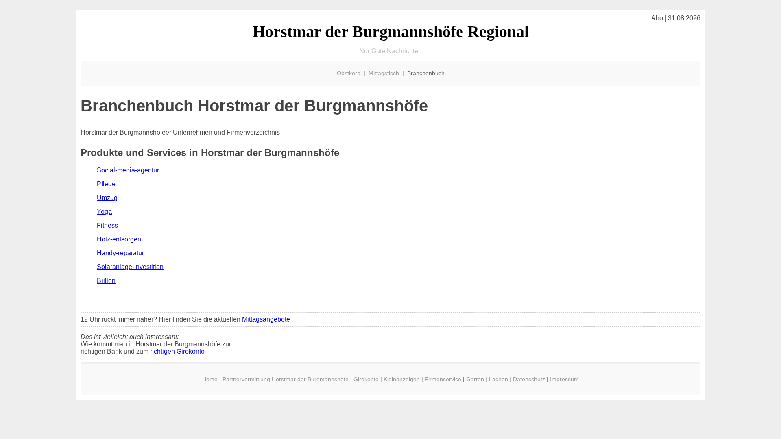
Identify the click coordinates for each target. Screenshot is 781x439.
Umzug (107, 197)
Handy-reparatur (120, 253)
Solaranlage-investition (130, 266)
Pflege (106, 183)
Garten (475, 379)
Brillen (106, 280)
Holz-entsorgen (119, 239)
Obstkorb (348, 73)
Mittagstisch (384, 73)
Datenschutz (529, 379)
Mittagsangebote (266, 319)
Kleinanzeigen (402, 379)
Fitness (107, 225)
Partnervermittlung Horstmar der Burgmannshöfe (286, 379)
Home (210, 379)
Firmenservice (443, 379)
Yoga (104, 211)
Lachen (498, 379)
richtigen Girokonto (177, 351)
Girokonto (366, 379)
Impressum (564, 379)
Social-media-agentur (128, 170)
